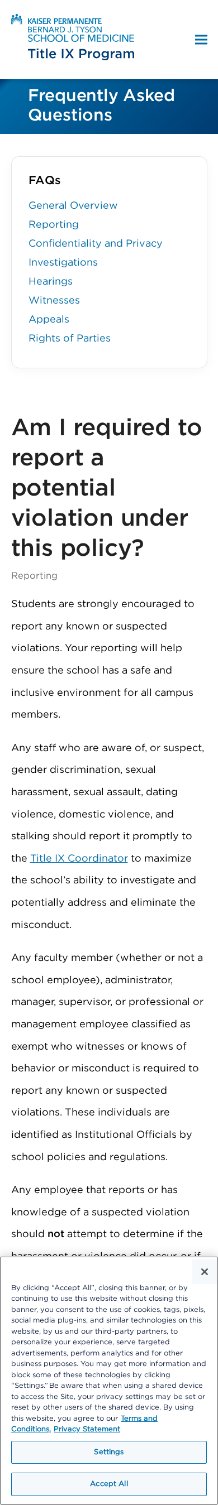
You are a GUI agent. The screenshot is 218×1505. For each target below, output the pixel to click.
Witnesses (54, 301)
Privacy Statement (87, 1429)
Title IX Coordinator (79, 859)
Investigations (63, 263)
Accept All (108, 1484)
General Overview (73, 206)
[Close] (204, 1271)
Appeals (49, 320)
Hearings (51, 282)
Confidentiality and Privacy (96, 244)
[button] (201, 40)
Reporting (54, 225)
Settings (109, 1452)
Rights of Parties (70, 339)
